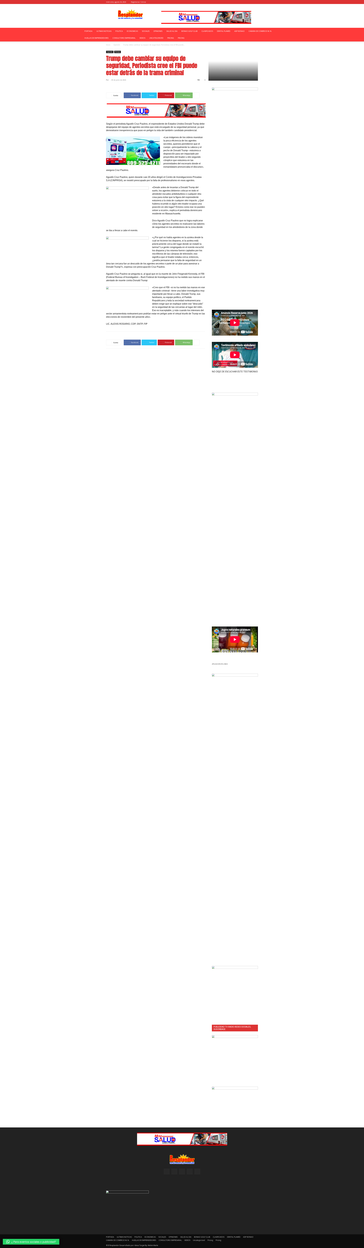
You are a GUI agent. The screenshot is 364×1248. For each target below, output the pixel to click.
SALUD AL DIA (171, 31)
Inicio (108, 45)
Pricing (170, 38)
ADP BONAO (239, 31)
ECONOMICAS (132, 31)
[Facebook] (237, 2)
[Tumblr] (251, 2)
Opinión (116, 45)
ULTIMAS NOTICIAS (103, 31)
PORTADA (88, 31)
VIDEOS (142, 38)
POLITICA (119, 31)
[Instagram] (242, 2)
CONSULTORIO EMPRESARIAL (124, 38)
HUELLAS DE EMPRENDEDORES (96, 38)
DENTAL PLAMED (223, 31)
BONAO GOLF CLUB (189, 31)
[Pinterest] (246, 2)
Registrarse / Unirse (138, 2)
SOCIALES (145, 31)
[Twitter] (256, 2)
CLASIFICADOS (207, 31)
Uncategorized (156, 38)
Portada (117, 52)
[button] (233, 2)
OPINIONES (157, 31)
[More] (196, 95)
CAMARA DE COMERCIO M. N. (260, 31)
